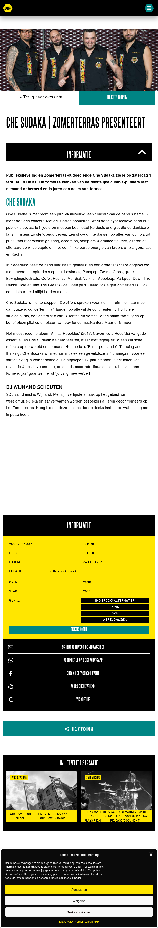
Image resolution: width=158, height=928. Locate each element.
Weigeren (79, 901)
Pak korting (83, 699)
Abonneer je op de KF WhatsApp (83, 660)
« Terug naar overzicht (41, 97)
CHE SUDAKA (21, 202)
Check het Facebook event (83, 673)
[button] (151, 855)
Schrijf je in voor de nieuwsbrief (83, 647)
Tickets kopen (117, 97)
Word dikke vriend (83, 686)
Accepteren (79, 889)
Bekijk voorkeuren (79, 912)
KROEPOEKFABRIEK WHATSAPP (79, 921)
